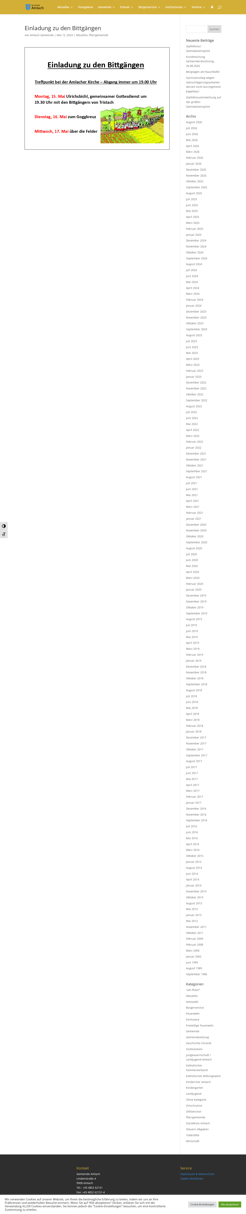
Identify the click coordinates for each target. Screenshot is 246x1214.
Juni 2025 (192, 205)
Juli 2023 (191, 341)
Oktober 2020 (194, 536)
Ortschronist (194, 1105)
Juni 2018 (192, 702)
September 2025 (196, 187)
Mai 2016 (192, 838)
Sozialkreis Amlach (198, 1123)
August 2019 (194, 619)
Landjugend (193, 1093)
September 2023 (196, 329)
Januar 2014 (193, 885)
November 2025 (196, 175)
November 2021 (196, 459)
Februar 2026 (194, 157)
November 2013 (196, 891)
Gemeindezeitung (197, 1037)
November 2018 (196, 672)
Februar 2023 (194, 371)
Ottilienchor (193, 1111)
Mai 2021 (192, 495)
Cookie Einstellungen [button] (202, 1204)
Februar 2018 (194, 726)
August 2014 (194, 868)
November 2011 (196, 927)
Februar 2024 (194, 299)
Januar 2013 (193, 915)
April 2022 (192, 430)
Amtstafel (192, 1002)
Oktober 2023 (194, 323)
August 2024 (194, 264)
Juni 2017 (192, 773)
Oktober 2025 (194, 181)
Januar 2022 (193, 447)
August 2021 (194, 477)
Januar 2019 (193, 660)
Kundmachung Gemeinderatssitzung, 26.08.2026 (200, 61)
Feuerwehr (193, 1013)
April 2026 (192, 146)
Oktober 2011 (194, 933)
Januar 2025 (193, 234)
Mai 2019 (192, 637)
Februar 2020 (194, 584)
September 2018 (196, 684)
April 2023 (192, 359)
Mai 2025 (192, 211)
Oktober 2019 (194, 607)
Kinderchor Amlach (198, 1082)
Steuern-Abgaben (197, 1129)
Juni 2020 (192, 560)
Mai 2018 (192, 708)
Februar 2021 (194, 512)
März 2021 (192, 507)
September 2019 (196, 613)
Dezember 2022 (196, 382)
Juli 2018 (191, 696)
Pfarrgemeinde (98, 35)
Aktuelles (63, 7)
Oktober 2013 (194, 897)
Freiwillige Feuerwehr (200, 1025)
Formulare (192, 1019)
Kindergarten (194, 1088)
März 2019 (192, 649)
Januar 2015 (193, 862)
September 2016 (196, 820)
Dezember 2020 (196, 524)
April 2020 (192, 572)
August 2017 (194, 761)
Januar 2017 (193, 802)
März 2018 (192, 720)
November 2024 (196, 246)
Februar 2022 (194, 441)
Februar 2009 (194, 938)
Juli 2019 (191, 625)
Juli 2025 (191, 199)
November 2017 (196, 743)
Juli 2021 (191, 483)
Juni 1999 (192, 962)
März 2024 (192, 293)
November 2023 (196, 317)
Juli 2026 (191, 128)
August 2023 (194, 335)
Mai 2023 (192, 353)
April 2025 (192, 217)
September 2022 (196, 400)
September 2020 (196, 542)
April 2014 (192, 879)
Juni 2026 (192, 134)
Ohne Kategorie (196, 1099)
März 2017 (192, 790)
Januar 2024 (193, 305)
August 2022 (194, 406)
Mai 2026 (192, 140)
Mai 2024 (192, 282)
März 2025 (192, 223)
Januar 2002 (193, 956)
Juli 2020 (191, 554)
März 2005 (192, 950)
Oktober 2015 (194, 856)
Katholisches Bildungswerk (203, 1076)
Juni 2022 (192, 418)
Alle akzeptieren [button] (230, 1204)
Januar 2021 (193, 518)
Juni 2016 (192, 832)
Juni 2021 (192, 489)
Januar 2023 (193, 376)
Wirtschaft (192, 1141)
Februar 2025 (194, 229)
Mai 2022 (192, 424)
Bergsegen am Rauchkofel (202, 72)
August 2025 (194, 193)
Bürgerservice (148, 7)
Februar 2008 (194, 944)
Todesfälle (192, 1135)
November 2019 (196, 601)
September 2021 (196, 471)
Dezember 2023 (196, 311)
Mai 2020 (192, 566)
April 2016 (192, 844)
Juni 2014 (192, 873)
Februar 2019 (194, 654)
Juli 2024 (191, 270)
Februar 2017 (194, 796)
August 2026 (194, 122)
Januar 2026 (193, 163)
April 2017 (192, 785)
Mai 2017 (192, 779)
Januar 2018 (193, 731)
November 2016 (196, 814)
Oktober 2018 (194, 678)
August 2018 (194, 690)
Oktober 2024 (194, 252)
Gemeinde (104, 7)
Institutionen (174, 7)
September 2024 (196, 258)
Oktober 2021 (194, 465)
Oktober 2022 (194, 394)
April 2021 (192, 501)
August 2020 (194, 548)
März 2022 (192, 436)
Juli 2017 (191, 767)
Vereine (197, 7)
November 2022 (196, 388)
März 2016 (192, 850)
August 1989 (194, 968)
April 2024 (192, 288)
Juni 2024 (192, 276)
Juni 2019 (192, 631)
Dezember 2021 (196, 453)
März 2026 (192, 152)
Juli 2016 (191, 826)
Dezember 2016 (196, 808)
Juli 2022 (191, 412)
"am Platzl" (193, 990)
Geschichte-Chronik (198, 1043)
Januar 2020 (193, 589)
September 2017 (196, 755)
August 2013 (194, 903)
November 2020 (196, 530)
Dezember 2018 (196, 666)
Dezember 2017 (196, 737)
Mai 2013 (192, 909)
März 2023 (192, 365)
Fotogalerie (85, 7)
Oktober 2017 (194, 749)
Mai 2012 (192, 921)
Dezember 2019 (196, 595)
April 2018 (192, 714)
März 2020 (192, 578)
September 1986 (196, 974)
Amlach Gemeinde (42, 35)
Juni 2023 (192, 347)
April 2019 (192, 643)
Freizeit (125, 7)
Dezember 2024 (196, 240)
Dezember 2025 (196, 169)
